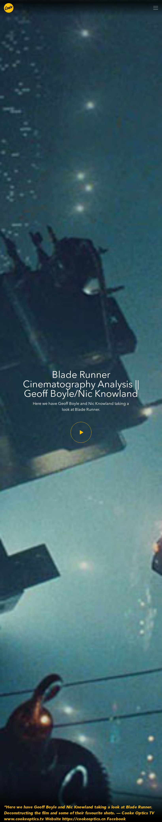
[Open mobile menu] (155, 8)
